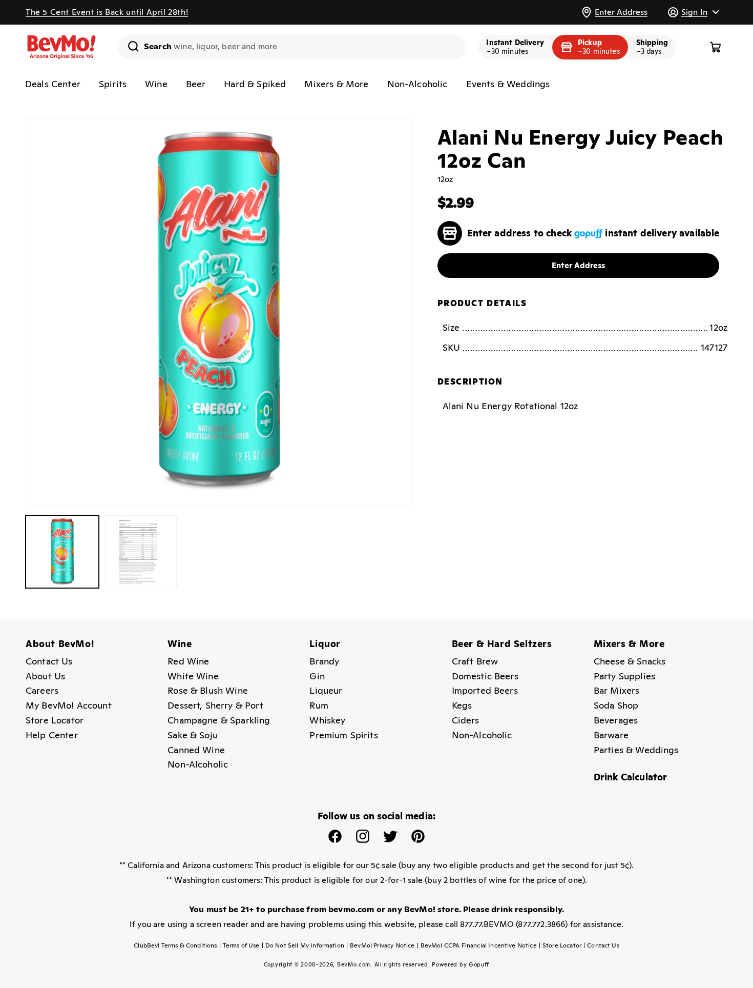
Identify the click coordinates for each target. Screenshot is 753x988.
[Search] (129, 46)
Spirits (113, 84)
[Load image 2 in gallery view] (140, 552)
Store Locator (54, 720)
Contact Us (49, 661)
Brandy (324, 661)
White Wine (193, 676)
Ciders (465, 720)
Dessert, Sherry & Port (215, 705)
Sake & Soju (193, 735)
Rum (318, 705)
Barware (611, 735)
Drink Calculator (630, 777)
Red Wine (188, 661)
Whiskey (327, 720)
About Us (45, 676)
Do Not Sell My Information (303, 945)
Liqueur (325, 690)
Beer (196, 84)
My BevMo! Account (69, 705)
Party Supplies (624, 676)
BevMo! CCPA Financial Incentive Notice (477, 945)
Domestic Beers (485, 676)
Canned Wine (196, 750)
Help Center (52, 735)
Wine (156, 84)
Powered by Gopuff (460, 964)
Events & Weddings (508, 84)
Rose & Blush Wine (208, 690)
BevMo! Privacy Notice (380, 945)
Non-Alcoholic (417, 84)
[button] (693, 12)
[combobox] (291, 47)
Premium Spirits (343, 735)
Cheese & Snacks (629, 661)
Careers (42, 690)
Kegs (462, 705)
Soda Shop (616, 705)
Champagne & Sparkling (219, 720)
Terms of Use (239, 945)
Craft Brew (475, 661)
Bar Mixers (617, 690)
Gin (316, 676)
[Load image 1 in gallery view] (62, 552)
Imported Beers (485, 690)
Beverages (616, 720)
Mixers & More (336, 84)
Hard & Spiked (255, 84)
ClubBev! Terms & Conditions (175, 945)
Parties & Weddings (636, 750)
